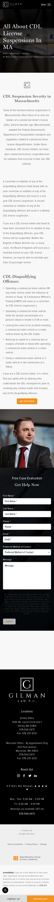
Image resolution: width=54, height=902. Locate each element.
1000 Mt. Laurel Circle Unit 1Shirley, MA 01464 (27, 723)
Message (7, 559)
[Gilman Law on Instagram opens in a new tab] (18, 776)
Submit (9, 621)
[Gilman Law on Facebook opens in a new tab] (24, 776)
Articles (25, 53)
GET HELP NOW (27, 401)
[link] (27, 729)
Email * (6, 534)
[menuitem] (18, 776)
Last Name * (9, 508)
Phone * (6, 521)
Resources (15, 53)
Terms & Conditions (15, 844)
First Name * (9, 495)
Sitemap (43, 844)
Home (5, 53)
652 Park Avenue (27, 748)
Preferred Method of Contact (17, 546)
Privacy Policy (31, 844)
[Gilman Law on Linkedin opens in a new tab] (35, 776)
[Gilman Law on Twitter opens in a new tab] (30, 776)
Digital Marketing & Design (30, 858)
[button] (5, 890)
